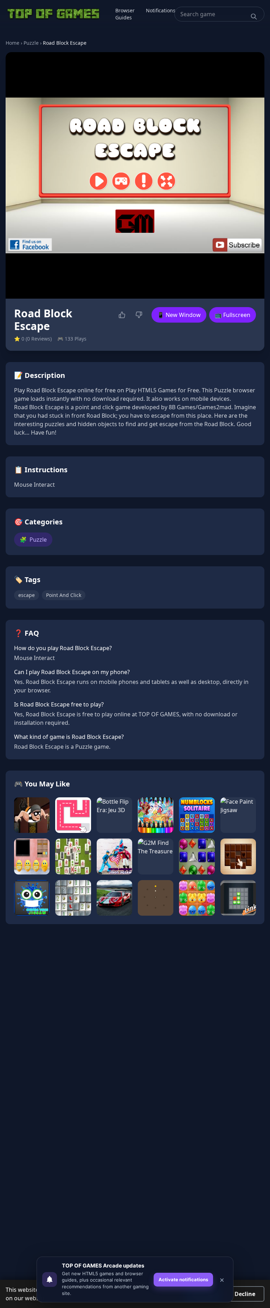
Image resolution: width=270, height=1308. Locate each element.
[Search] (254, 16)
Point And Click (63, 595)
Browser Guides (125, 14)
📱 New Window (179, 315)
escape (26, 595)
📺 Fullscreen (232, 315)
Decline (244, 1294)
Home (12, 42)
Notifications (160, 10)
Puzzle (31, 42)
